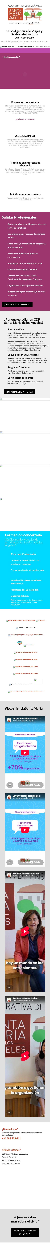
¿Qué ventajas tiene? (25, 119)
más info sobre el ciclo (25, 1232)
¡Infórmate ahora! (17, 304)
